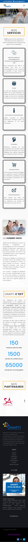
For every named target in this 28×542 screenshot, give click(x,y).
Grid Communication (14, 534)
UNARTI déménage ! (9, 499)
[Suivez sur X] (21, 539)
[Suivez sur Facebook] (18, 539)
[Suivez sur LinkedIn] (24, 539)
